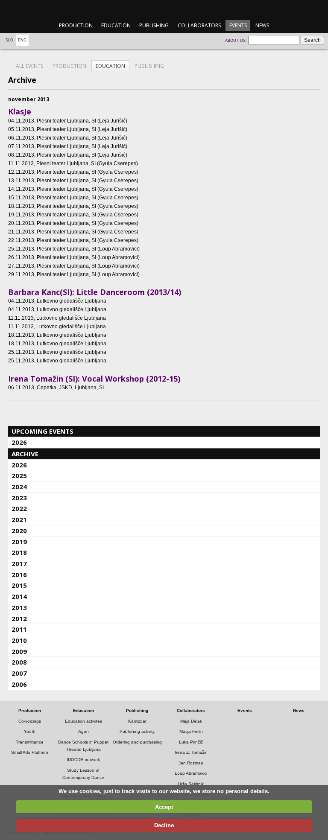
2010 (19, 640)
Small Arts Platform (29, 752)
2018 (19, 552)
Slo (9, 40)
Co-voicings (29, 721)
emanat (164, 9)
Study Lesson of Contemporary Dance (83, 774)
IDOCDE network (83, 759)
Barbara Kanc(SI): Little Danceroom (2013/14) (94, 292)
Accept (164, 807)
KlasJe (19, 111)
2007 (19, 673)
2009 (19, 651)
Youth (29, 731)
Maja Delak (191, 721)
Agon (83, 731)
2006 (19, 684)
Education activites (83, 721)
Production (76, 25)
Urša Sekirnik (191, 784)
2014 (19, 596)
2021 (19, 519)
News (262, 25)
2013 (19, 607)
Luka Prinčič (191, 742)
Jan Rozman (191, 763)
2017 (19, 563)
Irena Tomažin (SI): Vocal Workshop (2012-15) (94, 378)
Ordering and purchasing (137, 742)
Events (238, 25)
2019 (19, 541)
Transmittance (30, 742)
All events (29, 66)
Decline (164, 825)
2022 (19, 508)
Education (116, 25)
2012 (19, 618)
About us (235, 40)
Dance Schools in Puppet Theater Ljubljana (83, 746)
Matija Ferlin (191, 731)
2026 (19, 442)
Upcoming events (42, 431)
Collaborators (199, 25)
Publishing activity (137, 731)
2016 (19, 574)
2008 (19, 662)
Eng (22, 40)
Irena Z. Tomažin (191, 752)
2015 (19, 585)
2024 (19, 486)
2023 (19, 497)
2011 (19, 629)
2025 (19, 475)
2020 (19, 530)
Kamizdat (137, 721)
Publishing (154, 25)
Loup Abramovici (191, 773)
